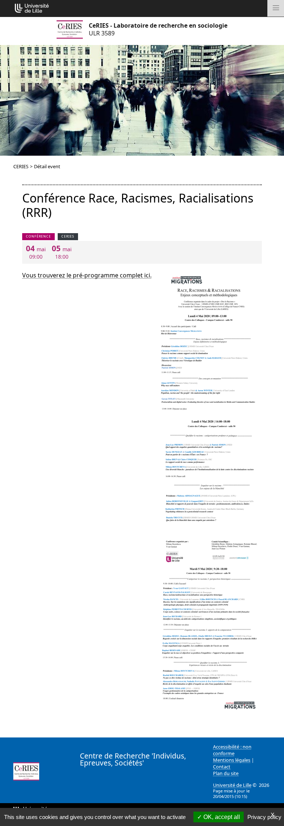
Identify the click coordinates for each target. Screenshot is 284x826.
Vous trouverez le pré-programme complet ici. (87, 275)
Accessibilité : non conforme (232, 750)
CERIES (20, 166)
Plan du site (226, 773)
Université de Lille (232, 785)
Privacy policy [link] (264, 817)
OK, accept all (221, 817)
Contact (221, 766)
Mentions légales (231, 760)
